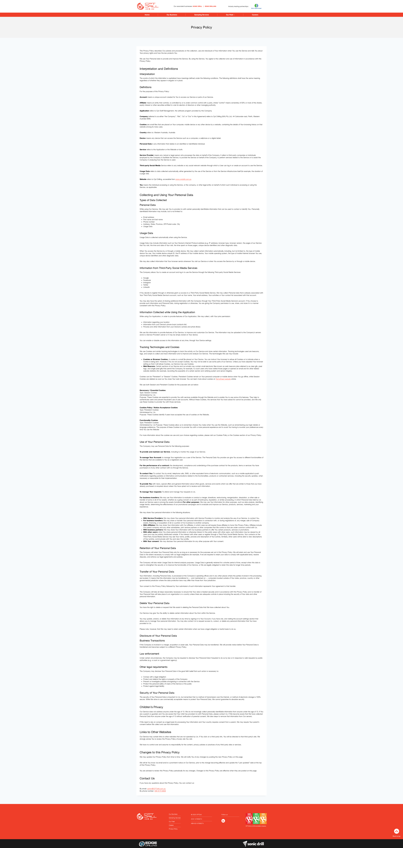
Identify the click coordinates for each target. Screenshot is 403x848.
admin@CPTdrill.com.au (156, 789)
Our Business (172, 15)
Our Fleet (172, 821)
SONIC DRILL (197, 6)
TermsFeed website (223, 379)
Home (147, 15)
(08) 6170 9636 (160, 791)
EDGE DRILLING (210, 6)
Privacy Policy (173, 829)
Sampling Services (201, 15)
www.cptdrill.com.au (183, 179)
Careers (255, 15)
